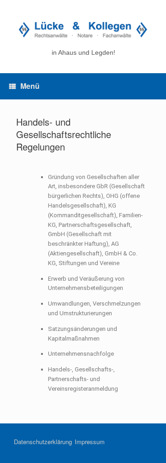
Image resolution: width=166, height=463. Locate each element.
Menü (30, 86)
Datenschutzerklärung (43, 441)
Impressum (90, 441)
